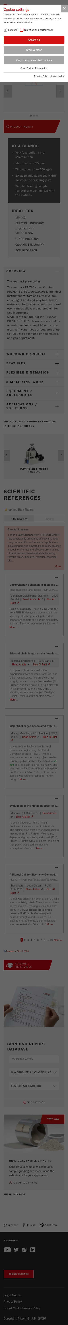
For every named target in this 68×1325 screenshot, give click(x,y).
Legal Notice (57, 76)
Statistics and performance (38, 30)
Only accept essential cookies (34, 60)
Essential (13, 30)
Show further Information (34, 68)
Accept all (34, 40)
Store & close (34, 50)
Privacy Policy (41, 76)
